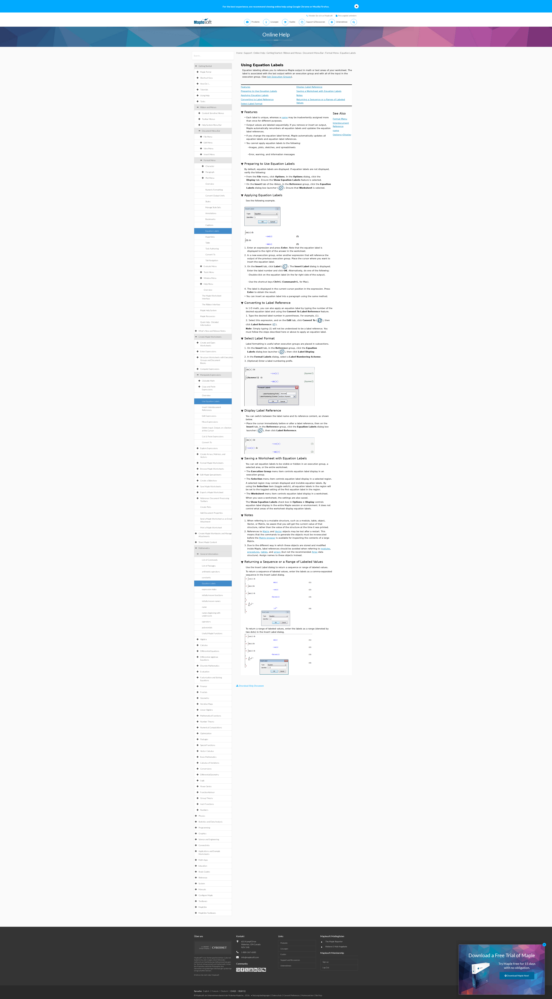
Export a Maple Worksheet (211, 492)
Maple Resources (207, 316)
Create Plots (205, 507)
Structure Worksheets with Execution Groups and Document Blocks (216, 360)
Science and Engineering (209, 839)
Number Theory (207, 721)
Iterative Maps (206, 704)
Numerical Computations (211, 727)
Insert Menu (209, 154)
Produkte (284, 943)
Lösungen (284, 949)
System (202, 883)
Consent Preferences (291, 995)
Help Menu (208, 284)
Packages (204, 739)
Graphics (202, 833)
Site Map (318, 995)
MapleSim (203, 907)
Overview (209, 184)
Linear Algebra (206, 710)
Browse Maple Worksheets (212, 469)
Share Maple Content (208, 542)
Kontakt (240, 936)
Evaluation (204, 671)
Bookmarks (210, 219)
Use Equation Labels (211, 401)
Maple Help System (208, 310)
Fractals (203, 692)
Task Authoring (212, 248)
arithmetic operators (211, 571)
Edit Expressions (209, 416)
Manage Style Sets (213, 207)
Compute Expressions (209, 369)
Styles (208, 201)
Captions (209, 225)
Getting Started (205, 66)
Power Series (206, 786)
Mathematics (204, 548)
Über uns (198, 936)
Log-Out (326, 967)
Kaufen (283, 954)
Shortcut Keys (206, 78)
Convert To (210, 254)
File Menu (208, 136)
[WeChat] (264, 970)
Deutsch (224, 991)
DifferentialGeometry (209, 774)
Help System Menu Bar (212, 125)
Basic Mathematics (208, 757)
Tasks (202, 101)
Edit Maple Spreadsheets (210, 474)
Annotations (210, 213)
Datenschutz (277, 995)
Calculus (204, 645)
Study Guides (204, 871)
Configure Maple (206, 895)
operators (206, 621)
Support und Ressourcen (290, 960)
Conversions (206, 768)
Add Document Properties (211, 513)
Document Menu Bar (211, 131)
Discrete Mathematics (209, 665)
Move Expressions (210, 422)
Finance (203, 686)
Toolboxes (203, 901)
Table (207, 242)
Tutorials (204, 89)
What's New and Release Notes (212, 331)
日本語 (233, 991)
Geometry (204, 698)
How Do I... (205, 83)
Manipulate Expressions (210, 375)
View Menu (208, 148)
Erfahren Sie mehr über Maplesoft (206, 975)
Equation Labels (212, 231)
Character (209, 166)
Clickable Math (208, 380)
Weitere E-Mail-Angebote (336, 946)
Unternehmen (285, 966)
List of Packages (209, 565)
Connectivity (204, 845)
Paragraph (209, 172)
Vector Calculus (207, 751)
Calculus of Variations (209, 763)
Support (248, 52)
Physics (202, 816)
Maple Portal (205, 72)
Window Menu (210, 278)
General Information (209, 554)
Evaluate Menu (210, 266)
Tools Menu (209, 272)
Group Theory (206, 798)
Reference (203, 877)
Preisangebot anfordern (347, 16)
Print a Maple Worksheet (211, 527)
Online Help (259, 52)
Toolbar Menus (208, 119)
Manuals (202, 889)
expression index (209, 589)
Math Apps (203, 860)
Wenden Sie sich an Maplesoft (320, 16)
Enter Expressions (208, 351)
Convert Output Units (215, 195)
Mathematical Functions (210, 715)
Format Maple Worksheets (212, 463)
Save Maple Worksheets (210, 486)
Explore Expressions (209, 448)
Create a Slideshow (208, 480)
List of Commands (210, 560)
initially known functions (212, 595)
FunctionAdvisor (207, 792)
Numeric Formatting (214, 189)
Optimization (205, 733)
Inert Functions (207, 804)
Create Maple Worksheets (210, 337)
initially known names (211, 601)
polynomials (207, 627)
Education (203, 866)
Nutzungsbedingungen (261, 995)
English (206, 991)
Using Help (204, 95)
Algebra (203, 639)
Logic (202, 780)
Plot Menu (209, 178)
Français (215, 991)
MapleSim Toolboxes (207, 913)
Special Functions (207, 745)
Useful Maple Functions (212, 633)
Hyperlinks (210, 237)
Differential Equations (209, 651)
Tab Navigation (211, 260)
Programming (204, 827)
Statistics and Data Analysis (211, 821)
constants (206, 577)
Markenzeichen (307, 995)
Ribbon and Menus (208, 107)
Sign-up (325, 962)
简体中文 (242, 991)
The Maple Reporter (334, 941)
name (204, 607)
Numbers (204, 810)
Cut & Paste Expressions (213, 436)
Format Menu (209, 160)
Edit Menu (208, 142)
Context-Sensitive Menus (213, 113)
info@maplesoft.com (250, 957)
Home (239, 52)
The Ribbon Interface (211, 304)
